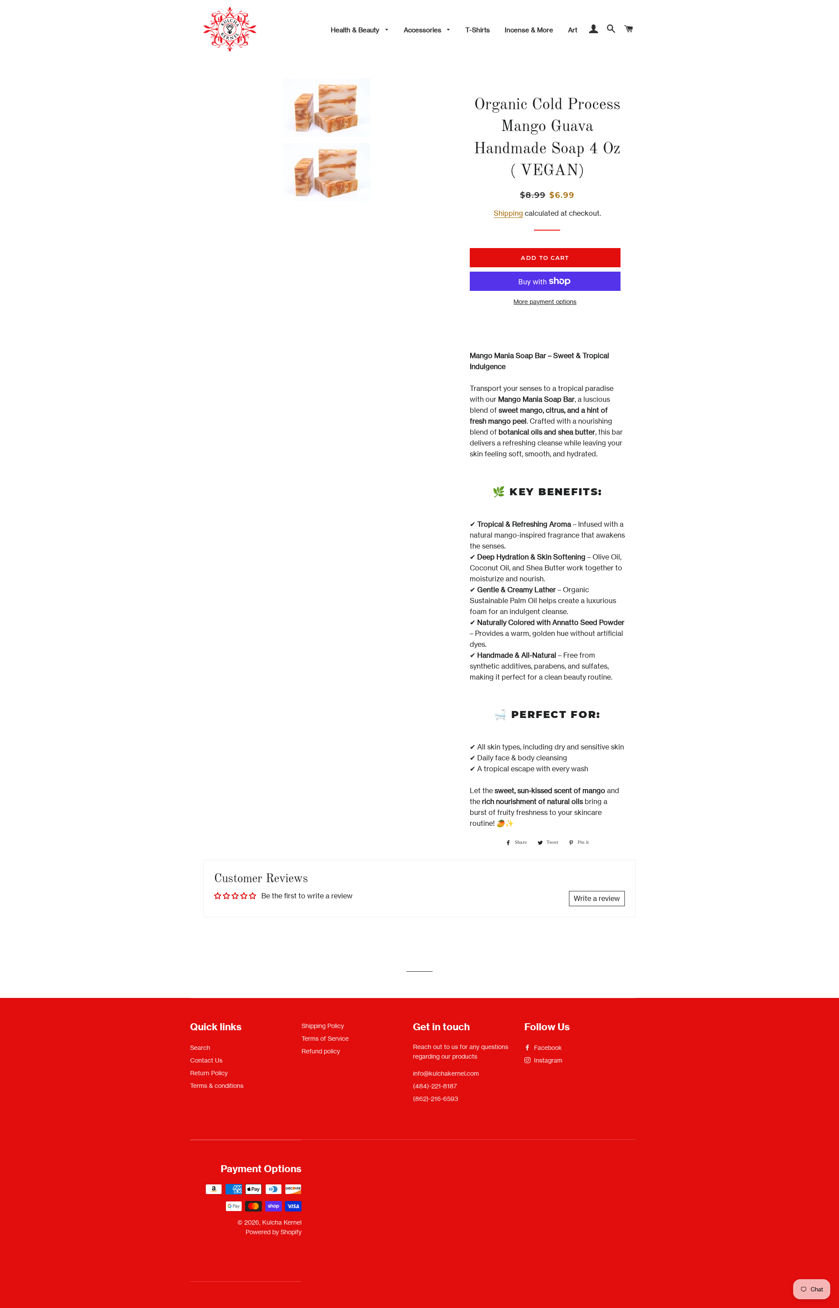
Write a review (597, 898)
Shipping (508, 213)
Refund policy (321, 1051)
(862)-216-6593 (435, 1098)
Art (572, 30)
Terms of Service (325, 1038)
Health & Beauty (356, 30)
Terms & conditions (216, 1085)
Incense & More (529, 30)
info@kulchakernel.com (446, 1073)
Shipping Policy (323, 1025)
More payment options (544, 301)
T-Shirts (477, 30)
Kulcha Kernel (282, 1222)
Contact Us (206, 1060)
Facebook (547, 1047)
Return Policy (209, 1073)
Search (200, 1047)
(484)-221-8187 (435, 1086)
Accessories (423, 30)
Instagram (547, 1060)
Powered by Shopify (274, 1232)
